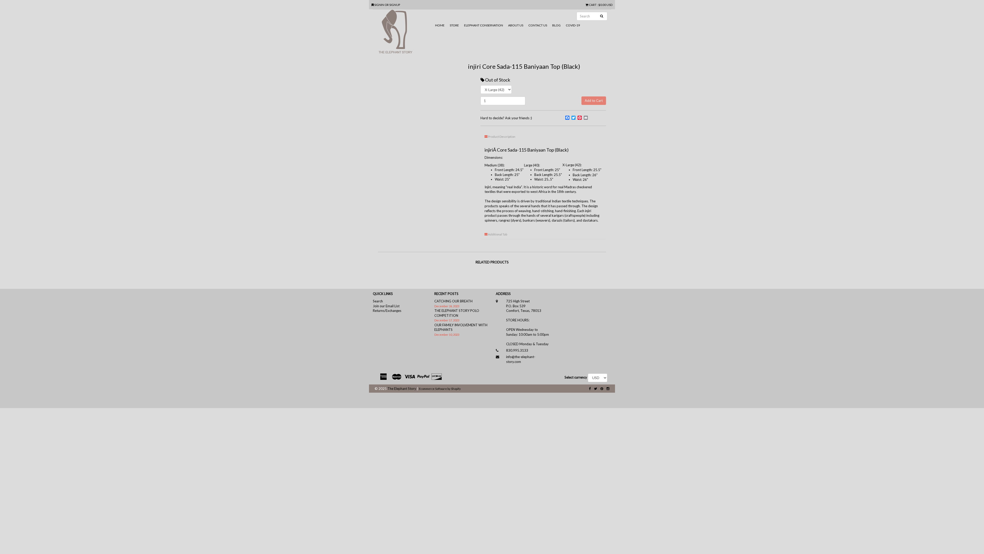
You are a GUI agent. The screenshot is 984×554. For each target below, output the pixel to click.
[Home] (403, 33)
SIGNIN (379, 4)
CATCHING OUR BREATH (453, 301)
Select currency (576, 377)
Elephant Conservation (483, 25)
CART (592, 4)
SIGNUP (394, 4)
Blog (556, 25)
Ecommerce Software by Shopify (440, 388)
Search (378, 301)
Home (440, 25)
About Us (515, 25)
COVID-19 (573, 25)
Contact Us (537, 25)
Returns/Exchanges (387, 311)
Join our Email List (386, 306)
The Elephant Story (401, 389)
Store (454, 25)
